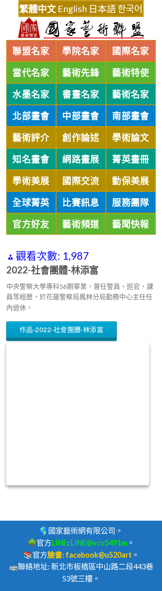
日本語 (102, 8)
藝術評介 (31, 137)
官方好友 (31, 224)
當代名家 (31, 72)
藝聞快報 (131, 224)
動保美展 (131, 180)
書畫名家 (81, 94)
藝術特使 (131, 72)
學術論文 (131, 137)
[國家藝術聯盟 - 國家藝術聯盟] (81, 28)
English (72, 8)
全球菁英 (31, 202)
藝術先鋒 (81, 72)
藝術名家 (131, 94)
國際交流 (81, 180)
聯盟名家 (31, 50)
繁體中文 (38, 8)
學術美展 (31, 180)
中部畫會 (81, 115)
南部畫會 (131, 115)
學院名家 (81, 50)
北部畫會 (31, 115)
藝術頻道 (81, 224)
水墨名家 (31, 94)
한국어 (130, 8)
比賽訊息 (81, 202)
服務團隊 (131, 202)
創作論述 (81, 137)
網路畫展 (81, 159)
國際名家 (131, 50)
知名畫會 (31, 159)
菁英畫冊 (131, 159)
